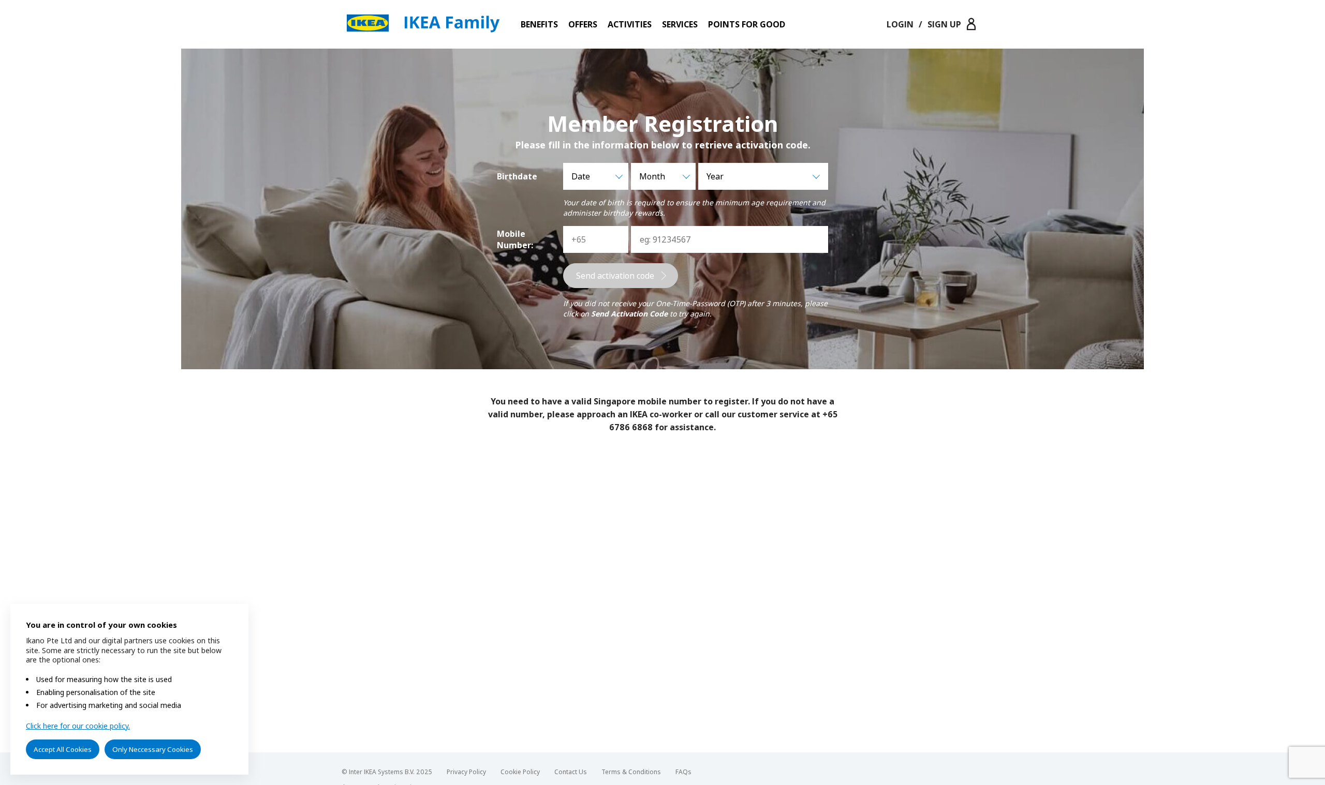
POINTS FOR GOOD (746, 24)
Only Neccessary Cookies (152, 749)
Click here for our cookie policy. (78, 726)
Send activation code (615, 275)
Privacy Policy (466, 771)
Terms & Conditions (631, 771)
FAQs (683, 771)
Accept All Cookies (63, 749)
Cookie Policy (520, 771)
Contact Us (570, 771)
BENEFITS (539, 24)
